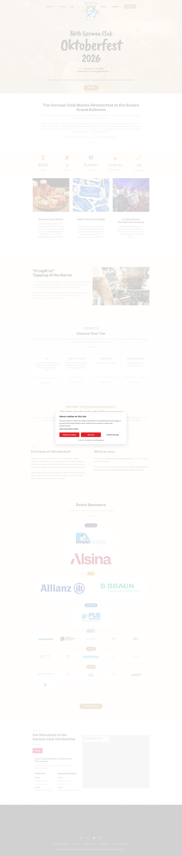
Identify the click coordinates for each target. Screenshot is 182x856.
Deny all (91, 435)
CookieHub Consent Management (94, 440)
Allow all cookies (69, 435)
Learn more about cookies (68, 429)
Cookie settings (112, 435)
